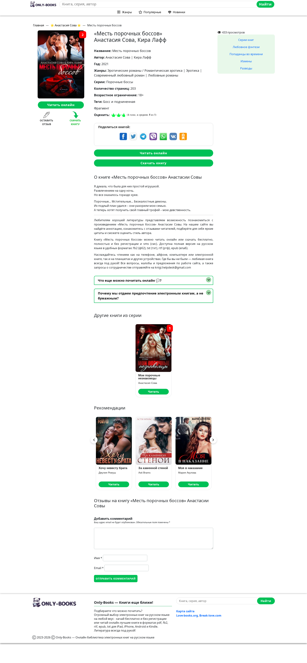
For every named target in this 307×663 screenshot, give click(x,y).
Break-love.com (210, 615)
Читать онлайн (60, 105)
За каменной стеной (113, 468)
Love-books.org (187, 615)
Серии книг (246, 40)
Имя (98, 558)
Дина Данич (185, 472)
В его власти (187, 468)
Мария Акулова (147, 472)
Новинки (179, 12)
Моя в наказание (150, 468)
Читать (153, 392)
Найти (265, 4)
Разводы (246, 68)
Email (99, 568)
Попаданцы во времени (246, 54)
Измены (246, 61)
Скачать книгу (153, 163)
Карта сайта (185, 611)
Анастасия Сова (147, 383)
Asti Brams (105, 472)
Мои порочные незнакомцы (149, 377)
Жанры (127, 12)
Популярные (152, 12)
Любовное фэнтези (246, 47)
